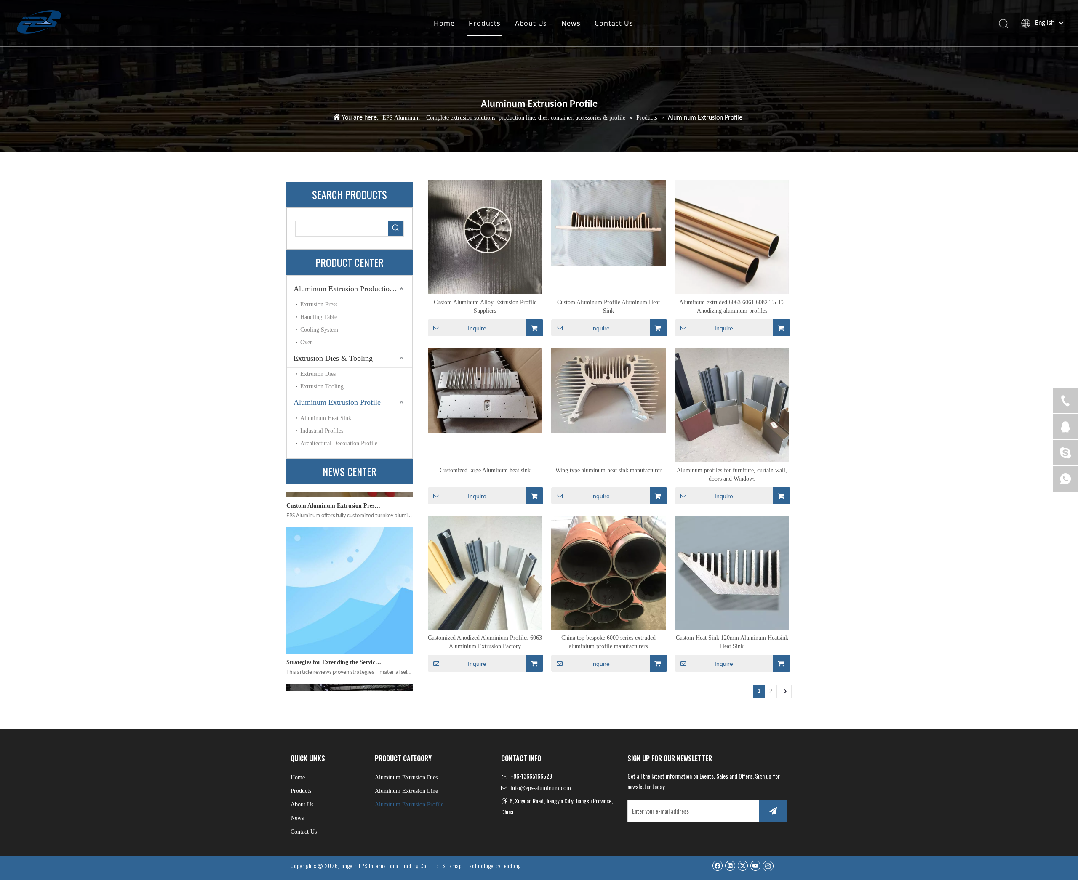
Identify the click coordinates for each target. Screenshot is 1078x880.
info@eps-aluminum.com (540, 788)
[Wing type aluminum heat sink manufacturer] (608, 390)
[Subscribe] (773, 811)
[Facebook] (717, 865)
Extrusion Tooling (322, 386)
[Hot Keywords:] (395, 228)
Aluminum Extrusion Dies (406, 777)
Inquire (477, 328)
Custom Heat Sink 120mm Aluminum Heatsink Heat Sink (732, 642)
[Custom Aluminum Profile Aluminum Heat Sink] (608, 222)
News (570, 23)
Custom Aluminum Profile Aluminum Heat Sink (608, 306)
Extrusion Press (318, 304)
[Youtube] (755, 865)
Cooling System (319, 330)
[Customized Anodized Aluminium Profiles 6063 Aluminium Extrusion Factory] (485, 572)
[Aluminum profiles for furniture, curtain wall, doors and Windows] (732, 404)
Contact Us (614, 23)
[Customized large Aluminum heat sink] (485, 390)
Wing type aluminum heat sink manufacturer (608, 470)
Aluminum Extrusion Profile (337, 402)
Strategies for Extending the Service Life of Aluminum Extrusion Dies (334, 627)
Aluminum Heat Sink (325, 418)
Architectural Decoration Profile (338, 443)
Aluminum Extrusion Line (406, 791)
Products (484, 23)
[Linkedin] (730, 865)
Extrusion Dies (318, 374)
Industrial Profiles (321, 431)
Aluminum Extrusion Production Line (351, 288)
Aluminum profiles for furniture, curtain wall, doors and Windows (732, 474)
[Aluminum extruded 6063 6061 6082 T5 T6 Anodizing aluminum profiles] (732, 237)
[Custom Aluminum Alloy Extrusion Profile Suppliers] (485, 237)
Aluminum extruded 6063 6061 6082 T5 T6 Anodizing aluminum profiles (731, 306)
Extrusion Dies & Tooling (333, 358)
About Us (531, 23)
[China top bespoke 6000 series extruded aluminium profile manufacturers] (608, 572)
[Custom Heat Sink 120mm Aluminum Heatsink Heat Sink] (732, 572)
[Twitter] (742, 865)
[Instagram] (768, 865)
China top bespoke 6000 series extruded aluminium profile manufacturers (608, 642)
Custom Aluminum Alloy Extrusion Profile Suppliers (485, 306)
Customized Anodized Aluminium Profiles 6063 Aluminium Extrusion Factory (485, 642)
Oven (306, 342)
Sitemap (452, 865)
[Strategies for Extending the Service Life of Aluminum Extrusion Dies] (349, 617)
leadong (511, 865)
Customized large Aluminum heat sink (485, 470)
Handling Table (318, 317)
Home (444, 23)
